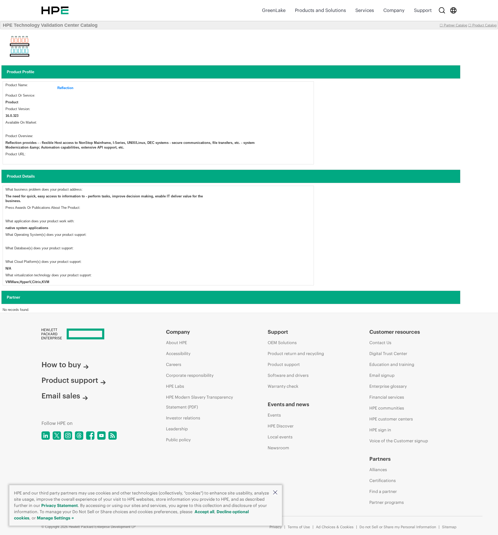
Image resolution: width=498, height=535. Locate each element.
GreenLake (274, 10)
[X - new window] (57, 435)
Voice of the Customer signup (398, 440)
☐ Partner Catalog (453, 25)
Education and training (391, 364)
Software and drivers (288, 375)
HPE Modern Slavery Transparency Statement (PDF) (199, 402)
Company (394, 10)
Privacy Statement (59, 505)
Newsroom (278, 447)
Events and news (288, 404)
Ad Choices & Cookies (335, 527)
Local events (280, 436)
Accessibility (178, 353)
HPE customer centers (391, 419)
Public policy (178, 439)
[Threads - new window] (79, 435)
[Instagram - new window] (68, 435)
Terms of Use (299, 527)
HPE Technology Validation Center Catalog (50, 25)
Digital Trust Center (388, 353)
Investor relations (183, 417)
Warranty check (283, 386)
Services (364, 10)
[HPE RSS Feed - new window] (112, 435)
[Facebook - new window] (90, 435)
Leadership (177, 428)
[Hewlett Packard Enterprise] (55, 10)
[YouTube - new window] (101, 435)
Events (274, 415)
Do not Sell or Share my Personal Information (397, 527)
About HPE (176, 342)
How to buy (61, 364)
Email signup (382, 375)
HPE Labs (175, 386)
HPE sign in (380, 429)
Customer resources (394, 332)
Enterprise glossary (388, 386)
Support (423, 10)
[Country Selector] (453, 10)
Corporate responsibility (189, 375)
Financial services (386, 397)
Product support (70, 380)
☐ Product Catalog (482, 25)
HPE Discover (281, 426)
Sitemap (449, 527)
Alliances (378, 469)
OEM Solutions (282, 342)
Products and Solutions (320, 10)
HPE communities (386, 408)
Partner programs (386, 502)
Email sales (61, 395)
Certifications (382, 480)
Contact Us (380, 342)
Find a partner (383, 491)
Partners (380, 459)
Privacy (275, 527)
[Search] (442, 10)
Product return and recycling (296, 353)
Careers (173, 364)
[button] (275, 492)
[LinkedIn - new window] (46, 435)
